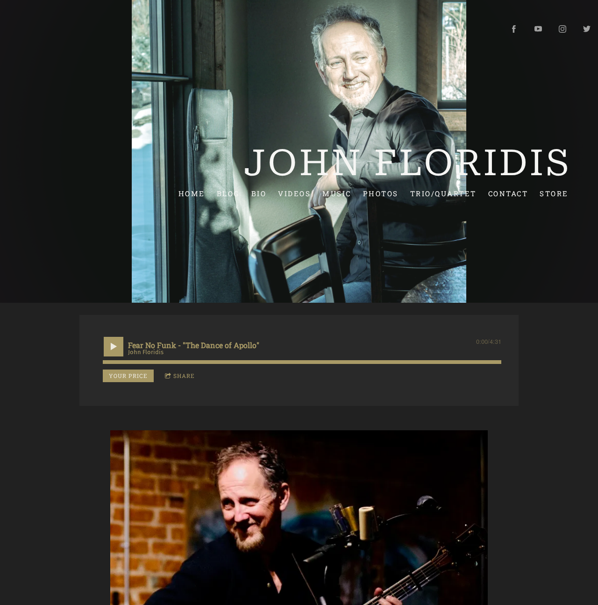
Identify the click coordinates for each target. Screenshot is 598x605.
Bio (259, 193)
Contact (508, 193)
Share (184, 375)
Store (554, 193)
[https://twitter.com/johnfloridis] (587, 29)
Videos (294, 193)
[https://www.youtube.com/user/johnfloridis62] (538, 29)
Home (191, 193)
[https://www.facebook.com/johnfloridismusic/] (514, 29)
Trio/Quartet (443, 193)
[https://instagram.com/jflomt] (562, 29)
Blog (228, 193)
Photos (381, 193)
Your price (128, 375)
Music (336, 193)
